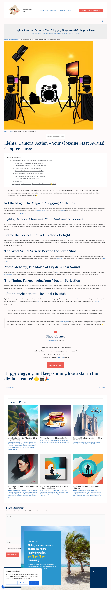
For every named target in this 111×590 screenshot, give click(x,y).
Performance (11, 447)
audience (60, 258)
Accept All (34, 583)
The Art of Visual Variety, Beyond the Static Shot (29, 171)
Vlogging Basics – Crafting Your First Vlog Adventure (22, 439)
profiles (65, 492)
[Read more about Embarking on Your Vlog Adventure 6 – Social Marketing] (55, 468)
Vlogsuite (97, 442)
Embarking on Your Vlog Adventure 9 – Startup (87, 487)
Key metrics (96, 494)
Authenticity (21, 444)
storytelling (19, 213)
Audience (14, 444)
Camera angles (81, 444)
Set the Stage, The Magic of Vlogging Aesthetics (29, 163)
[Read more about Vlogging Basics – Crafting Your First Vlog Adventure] (23, 420)
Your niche (28, 495)
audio (57, 272)
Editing (33, 444)
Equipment (10, 445)
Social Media (53, 494)
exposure (84, 494)
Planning (17, 447)
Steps (87, 495)
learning (61, 357)
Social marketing (44, 494)
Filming (16, 445)
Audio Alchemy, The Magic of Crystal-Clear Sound (29, 173)
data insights (21, 490)
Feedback (90, 494)
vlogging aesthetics (41, 211)
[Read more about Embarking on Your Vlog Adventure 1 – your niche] (23, 468)
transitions (80, 299)
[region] (22, 577)
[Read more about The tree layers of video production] (55, 420)
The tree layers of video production (54, 438)
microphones (8, 274)
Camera (11, 131)
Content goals (21, 492)
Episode (79, 494)
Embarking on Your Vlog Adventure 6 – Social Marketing (54, 487)
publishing (79, 495)
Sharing (22, 447)
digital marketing (55, 490)
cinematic (96, 301)
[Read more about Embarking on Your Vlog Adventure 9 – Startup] (88, 468)
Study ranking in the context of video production (87, 439)
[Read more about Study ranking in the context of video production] (88, 420)
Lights (6, 131)
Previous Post (9, 387)
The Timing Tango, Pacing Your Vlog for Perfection (30, 176)
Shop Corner (18, 181)
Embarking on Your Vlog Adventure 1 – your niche (23, 487)
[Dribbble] (94, 572)
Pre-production (51, 442)
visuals (39, 301)
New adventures (28, 445)
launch (74, 495)
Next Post (102, 387)
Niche (34, 445)
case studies (21, 442)
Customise (11, 583)
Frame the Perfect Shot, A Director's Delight (28, 168)
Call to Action (28, 444)
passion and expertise (24, 494)
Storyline (27, 447)
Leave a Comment (36, 33)
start (84, 495)
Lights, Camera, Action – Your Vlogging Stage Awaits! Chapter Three (32, 160)
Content (54, 492)
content (62, 211)
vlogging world (21, 495)
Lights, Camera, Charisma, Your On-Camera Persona (30, 165)
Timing (91, 495)
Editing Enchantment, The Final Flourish (27, 179)
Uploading (32, 447)
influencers (60, 492)
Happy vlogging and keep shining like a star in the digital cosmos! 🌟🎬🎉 (34, 184)
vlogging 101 (70, 33)
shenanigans (64, 322)
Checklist (93, 492)
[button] (91, 10)
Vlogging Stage (52, 340)
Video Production (59, 442)
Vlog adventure (61, 494)
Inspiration (21, 445)
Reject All (22, 583)
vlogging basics (47, 33)
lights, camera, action (58, 33)
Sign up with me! (55, 365)
